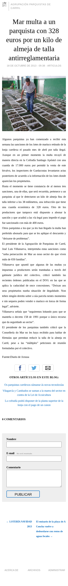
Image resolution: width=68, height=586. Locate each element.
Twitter (34, 367)
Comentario (13, 467)
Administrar (56, 570)
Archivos (34, 570)
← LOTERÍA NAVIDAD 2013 (19, 524)
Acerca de (11, 570)
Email (48, 367)
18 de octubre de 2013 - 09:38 (26, 65)
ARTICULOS (54, 65)
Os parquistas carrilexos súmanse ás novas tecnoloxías (34, 384)
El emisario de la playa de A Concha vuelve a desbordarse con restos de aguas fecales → (50, 529)
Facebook (20, 367)
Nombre (11, 439)
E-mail (19, 453)
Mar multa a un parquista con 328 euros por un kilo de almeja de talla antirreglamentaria (34, 40)
